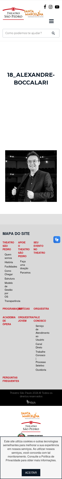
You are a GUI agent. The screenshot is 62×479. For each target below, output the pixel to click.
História (8, 262)
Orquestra (38, 308)
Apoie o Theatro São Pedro (23, 249)
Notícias (23, 308)
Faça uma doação (24, 265)
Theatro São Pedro (7, 246)
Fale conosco (38, 318)
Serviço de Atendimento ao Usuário (39, 332)
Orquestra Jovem (23, 318)
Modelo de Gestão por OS (8, 289)
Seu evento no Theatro (38, 247)
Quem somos (8, 256)
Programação (7, 308)
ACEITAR (31, 473)
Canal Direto (39, 345)
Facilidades (8, 266)
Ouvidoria (39, 369)
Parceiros (24, 272)
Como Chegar (8, 272)
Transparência (8, 301)
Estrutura (8, 278)
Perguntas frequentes (7, 379)
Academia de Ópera (7, 320)
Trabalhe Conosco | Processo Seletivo (39, 358)
